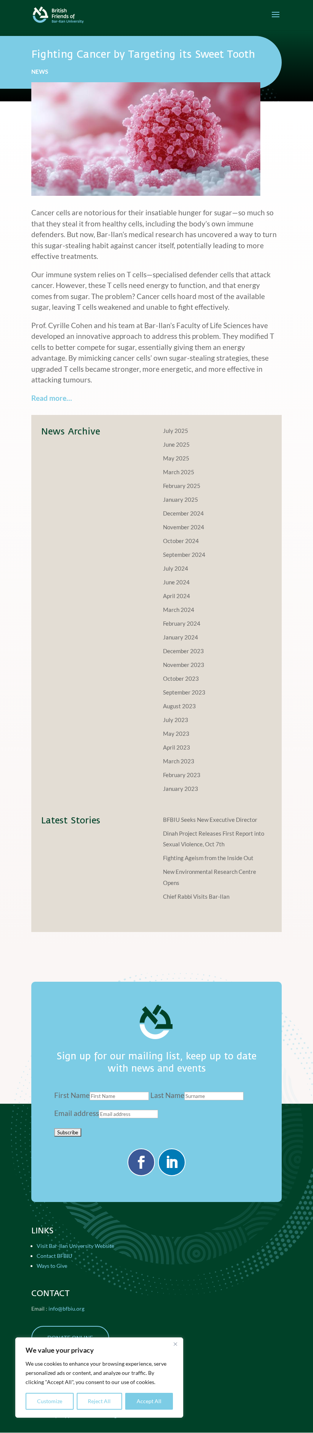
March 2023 (178, 761)
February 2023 (181, 774)
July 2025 (175, 430)
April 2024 (176, 595)
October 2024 (181, 540)
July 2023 (175, 719)
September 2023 (184, 692)
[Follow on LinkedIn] (172, 1162)
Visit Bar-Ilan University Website (75, 1246)
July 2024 (175, 568)
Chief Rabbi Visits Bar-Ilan (196, 896)
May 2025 (176, 458)
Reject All (99, 1401)
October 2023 (181, 678)
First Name (72, 1095)
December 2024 (183, 513)
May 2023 (176, 733)
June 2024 (176, 582)
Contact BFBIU (54, 1255)
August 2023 (179, 706)
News (39, 71)
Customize (49, 1401)
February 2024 (181, 623)
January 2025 (180, 499)
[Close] (175, 1343)
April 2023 (176, 747)
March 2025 (178, 471)
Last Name (167, 1095)
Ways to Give (52, 1265)
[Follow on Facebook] (141, 1162)
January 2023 (180, 788)
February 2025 (181, 485)
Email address (76, 1113)
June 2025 (176, 444)
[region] (99, 1377)
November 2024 (183, 527)
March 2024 (178, 609)
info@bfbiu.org (66, 1308)
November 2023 (183, 664)
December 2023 (183, 650)
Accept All (149, 1401)
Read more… (51, 398)
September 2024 (184, 554)
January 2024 (180, 637)
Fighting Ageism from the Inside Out (208, 857)
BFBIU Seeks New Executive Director (210, 819)
